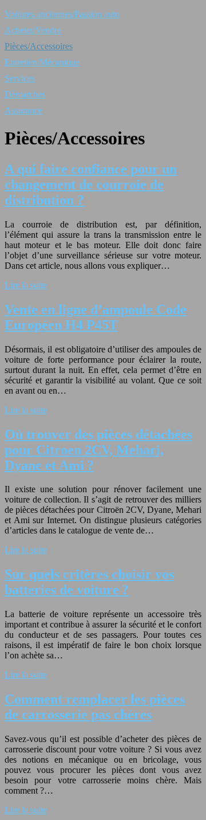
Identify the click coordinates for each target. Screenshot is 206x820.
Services (20, 78)
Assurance (23, 110)
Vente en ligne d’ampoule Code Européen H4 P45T (96, 317)
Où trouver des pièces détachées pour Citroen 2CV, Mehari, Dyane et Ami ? (98, 450)
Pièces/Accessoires (39, 46)
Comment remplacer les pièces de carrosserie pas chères (95, 707)
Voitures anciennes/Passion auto (62, 14)
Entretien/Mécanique (42, 62)
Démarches (25, 94)
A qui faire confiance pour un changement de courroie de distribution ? (91, 184)
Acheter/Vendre (33, 30)
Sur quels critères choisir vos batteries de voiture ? (89, 582)
